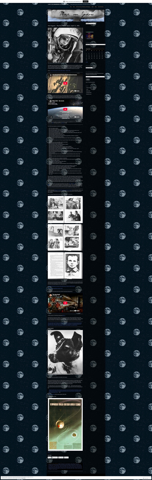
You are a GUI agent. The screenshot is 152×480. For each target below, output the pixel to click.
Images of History (58, 464)
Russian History (64, 466)
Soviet (70, 466)
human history (76, 465)
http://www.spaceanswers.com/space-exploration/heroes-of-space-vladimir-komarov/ (61, 286)
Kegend (51, 466)
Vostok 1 (73, 468)
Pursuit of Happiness (68, 464)
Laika (56, 466)
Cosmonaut (61, 465)
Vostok (71, 468)
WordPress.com (88, 94)
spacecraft (76, 467)
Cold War (59, 463)
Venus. (73, 183)
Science (68, 466)
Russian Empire (73, 464)
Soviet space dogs (50, 467)
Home (71, 6)
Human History (54, 464)
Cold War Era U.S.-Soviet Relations (65, 463)
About (74, 6)
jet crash (63, 122)
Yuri (81, 468)
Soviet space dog (79, 466)
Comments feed (88, 92)
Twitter (96, 6)
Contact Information (101, 6)
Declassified (65, 465)
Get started (85, 1)
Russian (61, 466)
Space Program (68, 467)
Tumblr (93, 6)
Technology (68, 468)
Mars (70, 183)
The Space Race (50, 465)
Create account (88, 87)
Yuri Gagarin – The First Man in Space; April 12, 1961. (64, 26)
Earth (67, 465)
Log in (87, 89)
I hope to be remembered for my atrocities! (58, 4)
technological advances (63, 468)
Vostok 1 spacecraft (78, 468)
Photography (63, 464)
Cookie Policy (23, 478)
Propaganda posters (51, 394)
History (71, 463)
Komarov (54, 466)
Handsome (72, 465)
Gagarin (70, 465)
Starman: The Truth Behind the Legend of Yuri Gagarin (63, 190)
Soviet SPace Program (57, 467)
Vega (48, 184)
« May (87, 62)
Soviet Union (62, 467)
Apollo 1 (64, 315)
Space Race (72, 467)
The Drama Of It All (78, 464)
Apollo (56, 465)
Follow (88, 79)
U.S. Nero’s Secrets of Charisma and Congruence (83, 6)
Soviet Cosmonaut (73, 466)
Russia (58, 466)
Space (65, 467)
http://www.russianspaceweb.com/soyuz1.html (55, 288)
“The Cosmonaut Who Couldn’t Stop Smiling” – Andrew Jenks (60, 70)
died (53, 122)
